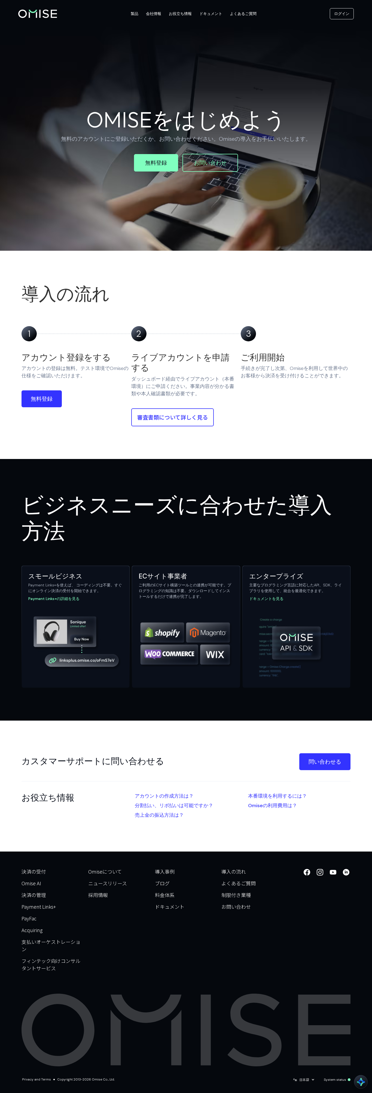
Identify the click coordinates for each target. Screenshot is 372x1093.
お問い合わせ (210, 162)
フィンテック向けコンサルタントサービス (51, 964)
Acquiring (32, 929)
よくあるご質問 (238, 883)
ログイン (341, 13)
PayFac (29, 918)
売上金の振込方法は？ (159, 815)
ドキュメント (169, 906)
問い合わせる (325, 761)
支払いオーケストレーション (51, 945)
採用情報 (98, 894)
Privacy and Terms (36, 1079)
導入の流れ (233, 871)
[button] (134, 13)
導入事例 (165, 871)
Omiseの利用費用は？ (272, 805)
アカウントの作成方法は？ (164, 796)
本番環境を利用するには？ (277, 796)
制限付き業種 (236, 894)
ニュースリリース (107, 883)
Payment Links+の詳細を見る (54, 598)
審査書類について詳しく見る (172, 417)
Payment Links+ (39, 906)
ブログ (162, 883)
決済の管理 (34, 894)
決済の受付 (34, 871)
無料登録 (156, 162)
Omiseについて (105, 871)
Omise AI (31, 883)
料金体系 (165, 894)
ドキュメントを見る (266, 598)
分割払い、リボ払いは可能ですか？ (174, 805)
